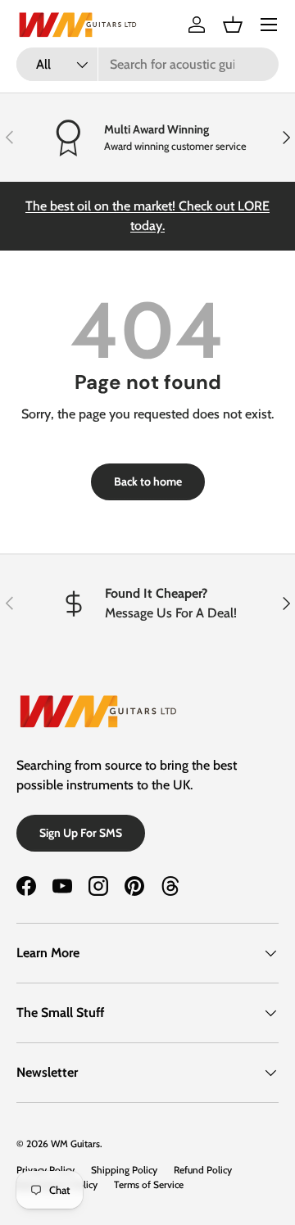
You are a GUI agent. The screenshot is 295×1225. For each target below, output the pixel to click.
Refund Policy (203, 1170)
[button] (233, 25)
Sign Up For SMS (80, 832)
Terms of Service (149, 1184)
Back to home (148, 481)
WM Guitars (75, 1143)
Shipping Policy (124, 1170)
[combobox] (147, 64)
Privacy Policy (45, 1170)
